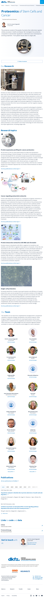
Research (12, 589)
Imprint (2, 595)
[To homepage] (8, 2)
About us (3, 589)
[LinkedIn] (33, 595)
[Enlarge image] (8, 140)
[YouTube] (42, 595)
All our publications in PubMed (9, 481)
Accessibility (14, 595)
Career (29, 589)
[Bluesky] (36, 595)
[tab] (3, 487)
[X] (39, 595)
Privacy (8, 595)
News (37, 589)
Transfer (21, 589)
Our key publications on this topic (10, 168)
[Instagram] (31, 595)
